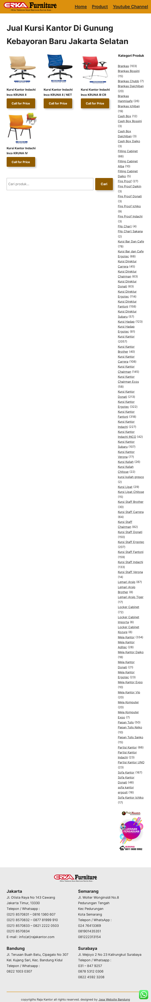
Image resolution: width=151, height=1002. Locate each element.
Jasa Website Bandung (114, 999)
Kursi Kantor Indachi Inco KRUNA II (21, 92)
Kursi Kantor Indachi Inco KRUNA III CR (95, 92)
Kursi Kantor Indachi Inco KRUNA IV (21, 150)
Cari (104, 184)
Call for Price (21, 103)
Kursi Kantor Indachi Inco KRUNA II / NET (58, 92)
